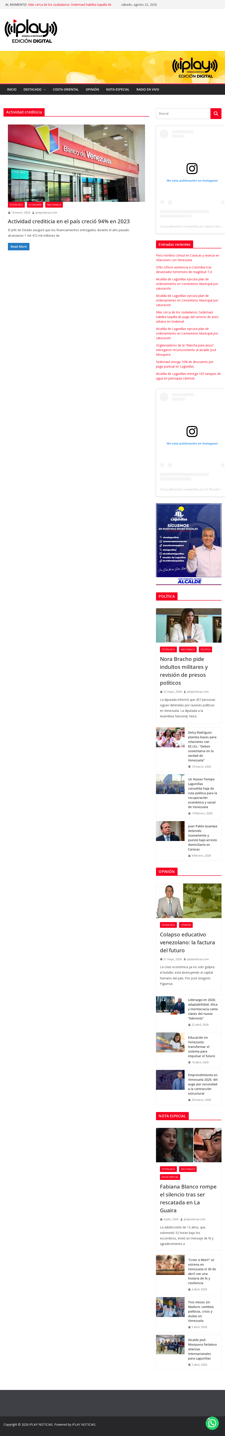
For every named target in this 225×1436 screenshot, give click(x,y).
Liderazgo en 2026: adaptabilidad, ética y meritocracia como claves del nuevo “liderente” (203, 1009)
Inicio (11, 89)
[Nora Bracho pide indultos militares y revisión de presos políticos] (188, 625)
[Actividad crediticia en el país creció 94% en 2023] (76, 163)
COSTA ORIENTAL (66, 89)
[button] (44, 89)
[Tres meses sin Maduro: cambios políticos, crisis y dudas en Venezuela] (170, 1314)
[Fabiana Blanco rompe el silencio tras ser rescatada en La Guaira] (188, 1145)
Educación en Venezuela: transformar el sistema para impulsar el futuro (201, 1046)
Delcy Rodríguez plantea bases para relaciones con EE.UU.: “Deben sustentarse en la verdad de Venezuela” (202, 746)
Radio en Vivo (147, 89)
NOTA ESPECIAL (117, 89)
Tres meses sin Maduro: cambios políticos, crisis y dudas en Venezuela (201, 1311)
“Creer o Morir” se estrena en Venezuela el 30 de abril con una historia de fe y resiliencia (202, 1271)
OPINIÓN (92, 89)
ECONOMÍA (35, 204)
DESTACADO (33, 89)
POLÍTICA (205, 649)
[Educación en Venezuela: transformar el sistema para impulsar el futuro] (170, 1050)
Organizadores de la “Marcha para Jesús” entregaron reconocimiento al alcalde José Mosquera (186, 350)
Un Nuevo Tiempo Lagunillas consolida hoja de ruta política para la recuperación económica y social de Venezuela (202, 793)
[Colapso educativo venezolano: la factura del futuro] (188, 901)
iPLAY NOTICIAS (41, 1424)
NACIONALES (54, 204)
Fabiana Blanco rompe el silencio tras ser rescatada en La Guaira (188, 1198)
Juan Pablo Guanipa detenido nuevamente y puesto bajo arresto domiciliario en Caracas (202, 837)
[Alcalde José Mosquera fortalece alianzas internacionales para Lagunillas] (170, 1352)
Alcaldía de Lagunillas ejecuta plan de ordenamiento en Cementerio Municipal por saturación (67, 6)
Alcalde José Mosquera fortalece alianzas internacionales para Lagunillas (202, 1349)
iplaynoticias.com (46, 212)
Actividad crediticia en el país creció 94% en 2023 (69, 221)
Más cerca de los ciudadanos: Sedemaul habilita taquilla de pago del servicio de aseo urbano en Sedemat (187, 317)
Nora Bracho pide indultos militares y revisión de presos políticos (184, 670)
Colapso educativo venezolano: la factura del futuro (187, 942)
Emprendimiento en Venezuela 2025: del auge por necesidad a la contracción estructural (203, 1084)
